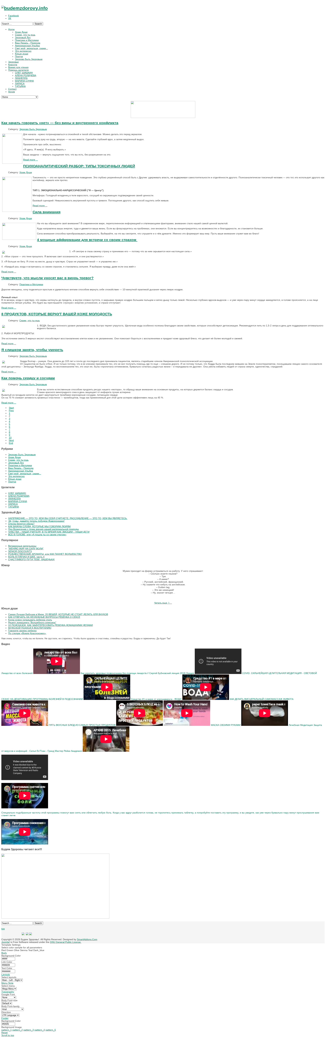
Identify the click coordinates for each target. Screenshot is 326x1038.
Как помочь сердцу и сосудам (28, 378)
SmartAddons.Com (87, 939)
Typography (7, 991)
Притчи (12, 481)
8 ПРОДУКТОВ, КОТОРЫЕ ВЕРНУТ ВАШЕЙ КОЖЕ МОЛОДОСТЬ (56, 314)
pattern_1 (6, 1030)
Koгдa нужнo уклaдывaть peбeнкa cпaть (30, 619)
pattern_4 (39, 1030)
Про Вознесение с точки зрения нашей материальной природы (43, 529)
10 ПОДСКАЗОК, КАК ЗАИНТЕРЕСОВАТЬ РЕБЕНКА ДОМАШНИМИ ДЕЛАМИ (50, 625)
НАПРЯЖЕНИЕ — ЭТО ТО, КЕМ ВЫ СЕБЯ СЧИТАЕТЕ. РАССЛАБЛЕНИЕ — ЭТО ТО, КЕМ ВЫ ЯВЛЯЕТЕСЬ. (67, 518)
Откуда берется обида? (21, 523)
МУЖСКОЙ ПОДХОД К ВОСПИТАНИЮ (29, 628)
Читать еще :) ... (163, 602)
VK (9, 18)
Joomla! (5, 942)
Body (4, 953)
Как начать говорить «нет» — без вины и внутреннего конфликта (59, 123)
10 (10, 437)
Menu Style (7, 983)
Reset (4, 1032)
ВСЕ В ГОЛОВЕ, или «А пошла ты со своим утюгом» (37, 534)
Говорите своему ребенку (22, 630)
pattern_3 (28, 1030)
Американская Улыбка (20, 470)
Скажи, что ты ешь (29, 320)
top (3, 928)
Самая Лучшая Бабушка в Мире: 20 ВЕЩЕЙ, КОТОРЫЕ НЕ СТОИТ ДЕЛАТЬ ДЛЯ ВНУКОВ (58, 614)
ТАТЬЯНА (13, 506)
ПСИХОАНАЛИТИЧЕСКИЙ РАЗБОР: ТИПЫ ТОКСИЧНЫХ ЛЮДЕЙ (79, 166)
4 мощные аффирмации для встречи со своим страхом (87, 240)
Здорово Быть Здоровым (33, 129)
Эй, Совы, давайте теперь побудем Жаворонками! (36, 521)
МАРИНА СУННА (17, 501)
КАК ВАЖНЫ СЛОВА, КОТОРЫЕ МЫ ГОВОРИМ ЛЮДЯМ (39, 526)
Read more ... (30, 159)
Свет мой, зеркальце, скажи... (24, 473)
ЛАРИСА (13, 504)
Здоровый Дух (16, 462)
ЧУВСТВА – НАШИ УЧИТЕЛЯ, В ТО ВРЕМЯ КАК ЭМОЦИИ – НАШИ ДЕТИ (48, 531)
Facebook (13, 15)
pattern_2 (17, 1030)
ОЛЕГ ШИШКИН (17, 493)
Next (11, 440)
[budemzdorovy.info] (24, 8)
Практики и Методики (31, 284)
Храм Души (25, 172)
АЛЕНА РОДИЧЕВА (18, 496)
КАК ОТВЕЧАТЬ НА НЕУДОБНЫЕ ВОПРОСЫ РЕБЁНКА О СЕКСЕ (44, 617)
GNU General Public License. (65, 942)
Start (11, 407)
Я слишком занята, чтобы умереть (32, 350)
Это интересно (16, 476)
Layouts (5, 974)
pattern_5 (51, 1030)
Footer (4, 1018)
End (11, 443)
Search (38, 24)
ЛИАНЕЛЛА (14, 498)
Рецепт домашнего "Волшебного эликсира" (32, 622)
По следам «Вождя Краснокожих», (27, 633)
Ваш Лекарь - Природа (20, 468)
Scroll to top (7, 1035)
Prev (11, 410)
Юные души (14, 479)
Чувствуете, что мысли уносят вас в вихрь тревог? (47, 278)
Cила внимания (46, 212)
